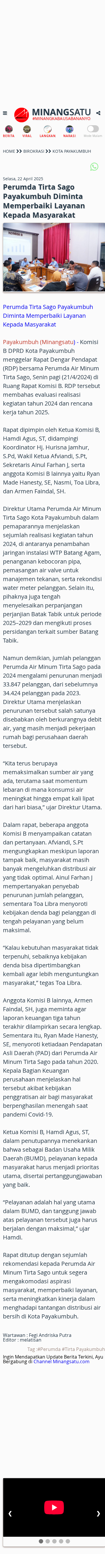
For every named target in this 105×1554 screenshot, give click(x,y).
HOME (9, 151)
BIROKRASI (33, 151)
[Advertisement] (52, 52)
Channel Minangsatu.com (62, 1361)
